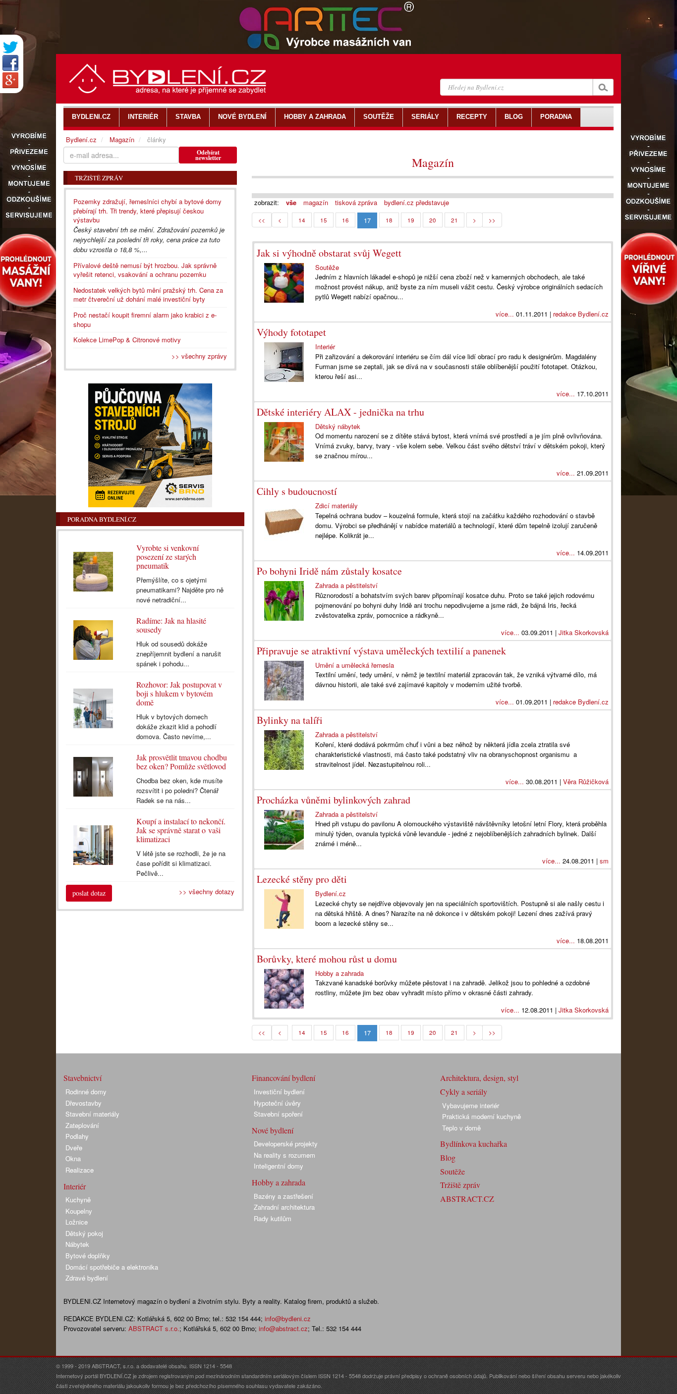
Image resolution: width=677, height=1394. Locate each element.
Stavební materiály (92, 1114)
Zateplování (82, 1125)
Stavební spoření (278, 1114)
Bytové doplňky (87, 1255)
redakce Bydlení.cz (581, 314)
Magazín (433, 162)
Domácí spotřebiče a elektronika (111, 1267)
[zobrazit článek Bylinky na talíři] (286, 750)
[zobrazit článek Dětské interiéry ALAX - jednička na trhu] (286, 442)
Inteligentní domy (278, 1166)
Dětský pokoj (84, 1233)
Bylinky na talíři (290, 720)
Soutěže (327, 267)
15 (323, 220)
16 (345, 220)
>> (492, 220)
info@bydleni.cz (288, 1318)
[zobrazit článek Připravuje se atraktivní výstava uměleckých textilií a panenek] (286, 680)
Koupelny (78, 1211)
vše (291, 202)
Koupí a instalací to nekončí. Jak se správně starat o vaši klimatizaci (181, 830)
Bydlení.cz (330, 893)
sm (604, 860)
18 (389, 220)
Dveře (73, 1147)
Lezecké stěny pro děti (302, 879)
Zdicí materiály (336, 505)
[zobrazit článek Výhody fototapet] (286, 362)
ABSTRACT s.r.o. (153, 1328)
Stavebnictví (82, 1077)
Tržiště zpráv (460, 1185)
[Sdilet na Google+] (10, 80)
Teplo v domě (461, 1127)
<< (261, 220)
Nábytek (77, 1244)
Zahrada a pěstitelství (346, 585)
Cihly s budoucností (297, 491)
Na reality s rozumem (284, 1155)
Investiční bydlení (279, 1091)
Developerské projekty (286, 1143)
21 (454, 220)
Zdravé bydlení (86, 1278)
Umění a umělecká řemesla (354, 665)
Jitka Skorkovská (584, 632)
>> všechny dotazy (206, 891)
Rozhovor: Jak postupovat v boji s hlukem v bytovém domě (179, 693)
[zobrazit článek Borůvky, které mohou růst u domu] (286, 989)
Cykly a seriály (463, 1091)
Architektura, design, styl (479, 1077)
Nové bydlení (272, 1130)
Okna (73, 1158)
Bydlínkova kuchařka (473, 1143)
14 (301, 220)
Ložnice (76, 1222)
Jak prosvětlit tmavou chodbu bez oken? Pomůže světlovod (181, 761)
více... (505, 314)
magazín (315, 202)
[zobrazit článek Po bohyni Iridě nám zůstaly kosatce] (286, 601)
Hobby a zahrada (339, 973)
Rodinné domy (86, 1091)
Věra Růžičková (586, 781)
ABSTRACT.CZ (467, 1198)
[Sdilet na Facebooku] (10, 63)
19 (410, 220)
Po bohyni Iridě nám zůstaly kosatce (329, 571)
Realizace (79, 1170)
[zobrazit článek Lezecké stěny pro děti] (286, 909)
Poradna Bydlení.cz (101, 519)
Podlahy (77, 1136)
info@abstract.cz (283, 1328)
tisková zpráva (356, 202)
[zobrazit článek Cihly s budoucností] (286, 521)
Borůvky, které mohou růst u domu (327, 958)
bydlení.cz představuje (416, 202)
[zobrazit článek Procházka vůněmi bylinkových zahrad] (286, 830)
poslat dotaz (89, 893)
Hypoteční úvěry (277, 1103)
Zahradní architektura (284, 1207)
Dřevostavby (83, 1103)
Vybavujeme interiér (470, 1105)
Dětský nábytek (337, 426)
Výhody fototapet (291, 332)
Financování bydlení (283, 1077)
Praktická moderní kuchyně (481, 1116)
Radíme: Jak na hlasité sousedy (171, 625)
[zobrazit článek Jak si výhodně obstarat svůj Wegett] (286, 283)
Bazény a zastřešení (283, 1196)
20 (432, 220)
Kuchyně (78, 1199)
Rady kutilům (272, 1218)
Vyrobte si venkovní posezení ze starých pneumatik (167, 556)
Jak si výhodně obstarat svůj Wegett (329, 253)
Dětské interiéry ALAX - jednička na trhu (340, 412)
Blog (447, 1157)
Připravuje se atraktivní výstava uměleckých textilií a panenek (381, 650)
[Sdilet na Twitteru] (10, 47)
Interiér (325, 346)
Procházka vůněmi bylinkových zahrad (333, 799)
